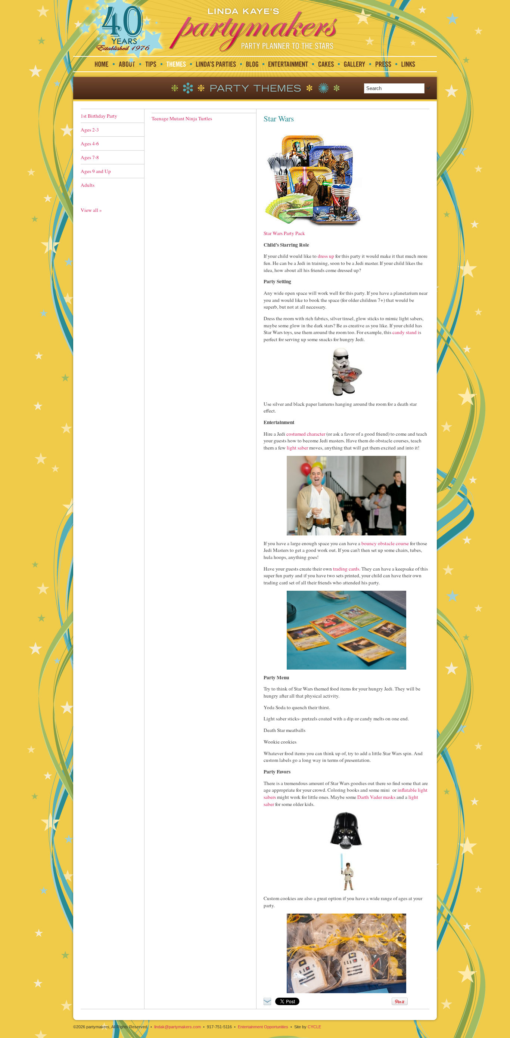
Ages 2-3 (90, 129)
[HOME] (102, 64)
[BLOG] (252, 64)
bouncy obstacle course (385, 543)
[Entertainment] (288, 64)
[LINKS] (408, 64)
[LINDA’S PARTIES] (216, 64)
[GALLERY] (354, 64)
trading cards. (346, 568)
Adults (87, 185)
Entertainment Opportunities (263, 1027)
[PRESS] (383, 64)
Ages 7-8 (90, 157)
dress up (326, 256)
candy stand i (405, 332)
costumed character (305, 433)
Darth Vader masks (376, 797)
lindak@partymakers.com (177, 1027)
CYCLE (314, 1027)
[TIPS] (150, 64)
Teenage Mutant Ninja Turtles (182, 118)
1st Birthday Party (99, 115)
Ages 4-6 (90, 143)
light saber (297, 447)
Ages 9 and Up (96, 171)
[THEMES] (176, 64)
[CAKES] (326, 64)
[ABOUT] (127, 64)
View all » (91, 210)
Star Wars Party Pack (284, 233)
